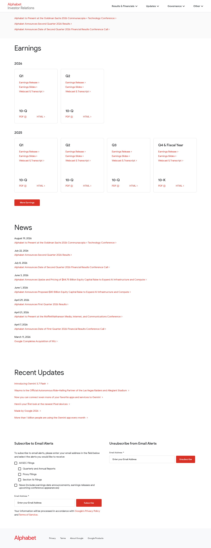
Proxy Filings (29, 474)
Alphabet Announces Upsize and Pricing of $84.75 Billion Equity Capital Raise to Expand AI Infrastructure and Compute (79, 279)
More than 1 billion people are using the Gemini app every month (51, 418)
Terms (63, 538)
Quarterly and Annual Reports (39, 468)
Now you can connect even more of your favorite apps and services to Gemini (58, 397)
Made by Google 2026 (27, 411)
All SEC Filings (26, 463)
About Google (76, 538)
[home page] (21, 8)
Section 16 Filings (32, 479)
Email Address (20, 496)
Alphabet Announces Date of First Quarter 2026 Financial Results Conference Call (59, 329)
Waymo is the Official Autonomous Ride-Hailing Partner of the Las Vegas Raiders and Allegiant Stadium (71, 390)
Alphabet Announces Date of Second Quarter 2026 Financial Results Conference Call (61, 29)
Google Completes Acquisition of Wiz (35, 341)
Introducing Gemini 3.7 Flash (31, 384)
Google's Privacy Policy (87, 511)
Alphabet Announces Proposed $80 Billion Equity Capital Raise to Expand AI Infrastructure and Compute (71, 292)
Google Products (95, 538)
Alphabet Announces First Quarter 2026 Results (40, 304)
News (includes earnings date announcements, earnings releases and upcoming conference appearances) (57, 486)
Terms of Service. (28, 514)
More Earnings (27, 202)
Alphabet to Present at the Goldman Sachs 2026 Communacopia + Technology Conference (64, 18)
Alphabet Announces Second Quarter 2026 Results (42, 24)
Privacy (52, 538)
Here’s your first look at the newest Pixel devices (42, 404)
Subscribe (89, 503)
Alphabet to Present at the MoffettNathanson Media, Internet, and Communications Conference (67, 316)
